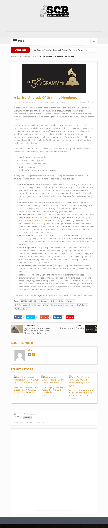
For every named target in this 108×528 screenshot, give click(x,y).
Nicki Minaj (69, 305)
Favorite (40, 422)
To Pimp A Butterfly (22, 309)
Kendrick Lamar (56, 305)
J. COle (45, 305)
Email (92, 102)
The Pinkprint (82, 305)
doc (23, 102)
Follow (28, 418)
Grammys (70, 301)
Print (84, 102)
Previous (31, 325)
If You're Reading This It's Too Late (27, 305)
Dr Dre (53, 301)
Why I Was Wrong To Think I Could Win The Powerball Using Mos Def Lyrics (81, 392)
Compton (44, 301)
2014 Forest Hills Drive (29, 301)
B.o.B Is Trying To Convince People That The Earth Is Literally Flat (53, 389)
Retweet (29, 422)
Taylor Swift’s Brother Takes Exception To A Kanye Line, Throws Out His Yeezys (37, 330)
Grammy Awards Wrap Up (71, 328)
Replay (18, 422)
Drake (61, 301)
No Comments (62, 102)
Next (79, 325)
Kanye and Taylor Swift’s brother (33, 220)
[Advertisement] (54, 25)
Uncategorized (50, 102)
